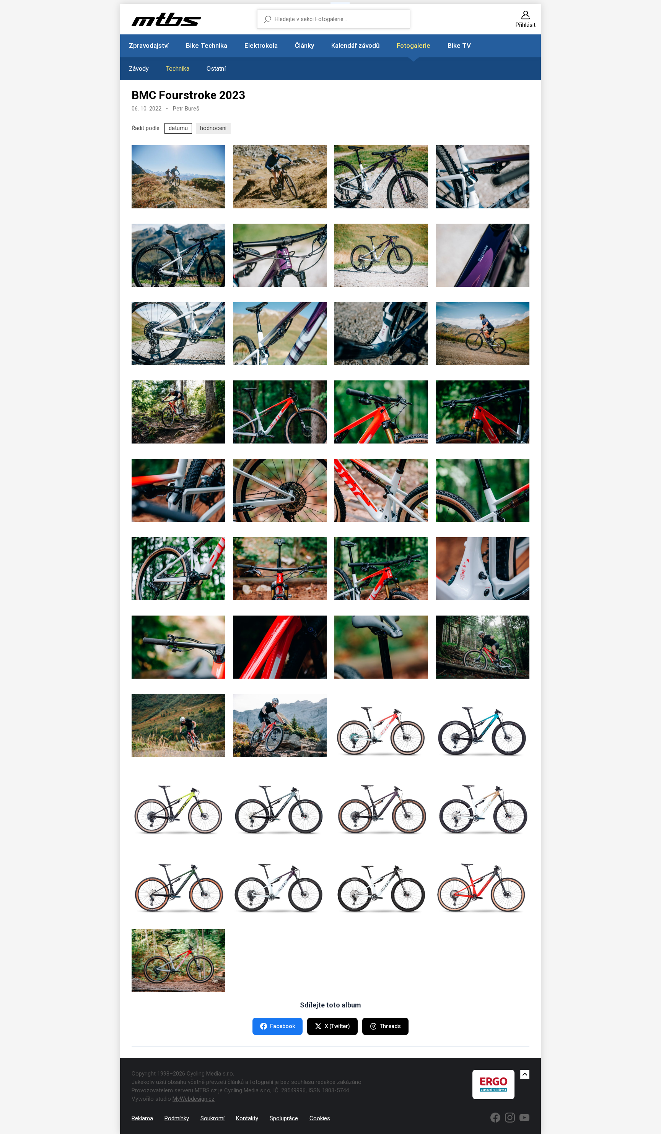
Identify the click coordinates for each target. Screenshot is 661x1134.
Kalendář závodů (355, 45)
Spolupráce (284, 1118)
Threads (390, 1026)
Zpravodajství (149, 45)
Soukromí (212, 1118)
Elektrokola (261, 45)
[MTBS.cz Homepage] (166, 19)
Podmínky (176, 1118)
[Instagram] (510, 1118)
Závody (139, 68)
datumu (178, 128)
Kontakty (247, 1118)
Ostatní (216, 68)
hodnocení (213, 128)
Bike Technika (206, 45)
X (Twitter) (337, 1026)
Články (304, 45)
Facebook (282, 1026)
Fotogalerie (413, 45)
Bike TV (459, 45)
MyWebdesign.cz (194, 1098)
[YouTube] (524, 1118)
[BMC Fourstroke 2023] (178, 176)
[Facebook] (495, 1118)
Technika (177, 68)
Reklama (142, 1118)
